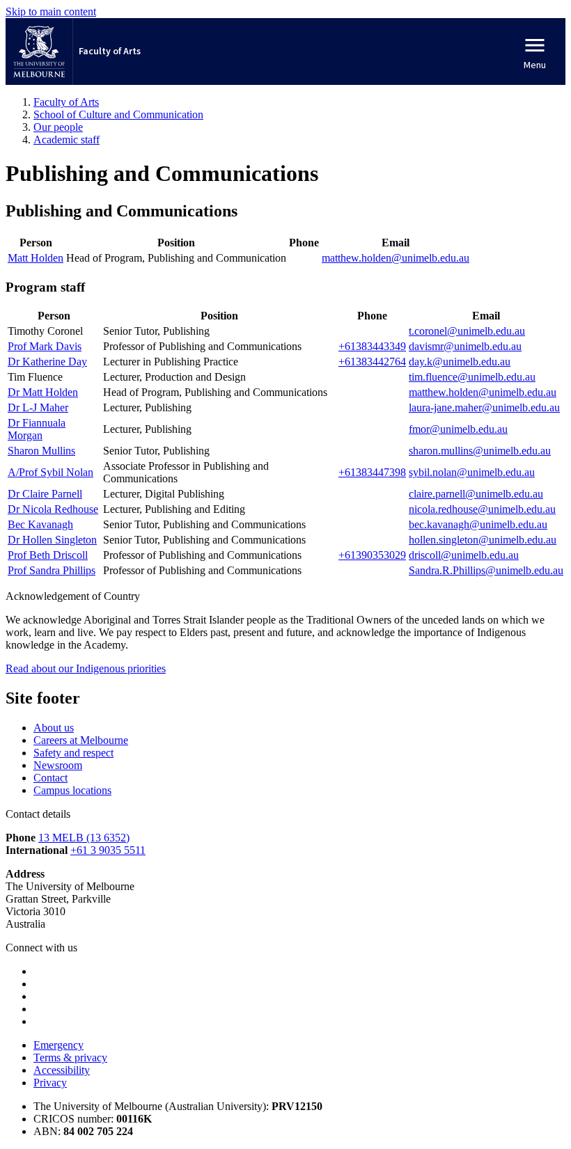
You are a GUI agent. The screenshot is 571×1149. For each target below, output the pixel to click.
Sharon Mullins (41, 451)
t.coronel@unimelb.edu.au (467, 331)
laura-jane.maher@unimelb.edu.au (484, 407)
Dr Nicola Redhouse (53, 509)
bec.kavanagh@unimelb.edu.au (478, 524)
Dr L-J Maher (38, 407)
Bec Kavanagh (40, 524)
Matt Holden (35, 258)
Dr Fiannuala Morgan (36, 429)
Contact (50, 778)
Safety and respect (73, 753)
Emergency (58, 1045)
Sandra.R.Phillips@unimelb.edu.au (486, 570)
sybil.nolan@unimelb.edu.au (472, 472)
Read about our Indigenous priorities (86, 668)
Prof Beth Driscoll (48, 555)
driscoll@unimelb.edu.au (464, 555)
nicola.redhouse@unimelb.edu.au (482, 509)
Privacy (50, 1082)
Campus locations (72, 790)
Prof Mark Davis (44, 346)
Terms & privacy (70, 1057)
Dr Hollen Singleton (52, 540)
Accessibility (61, 1070)
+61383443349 (372, 346)
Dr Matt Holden (43, 392)
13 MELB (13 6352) (84, 837)
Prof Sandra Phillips (51, 570)
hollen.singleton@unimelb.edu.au (482, 540)
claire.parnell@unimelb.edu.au (476, 494)
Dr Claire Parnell (45, 494)
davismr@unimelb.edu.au (465, 346)
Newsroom (57, 765)
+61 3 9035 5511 (108, 850)
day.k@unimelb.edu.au (459, 361)
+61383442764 (372, 361)
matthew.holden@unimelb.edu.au (395, 258)
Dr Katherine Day (47, 361)
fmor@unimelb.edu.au (458, 429)
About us (53, 728)
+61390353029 (372, 555)
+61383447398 (372, 472)
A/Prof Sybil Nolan (50, 472)
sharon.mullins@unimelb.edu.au (480, 451)
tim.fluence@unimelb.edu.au (472, 377)
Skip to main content (51, 11)
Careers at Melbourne (80, 740)
